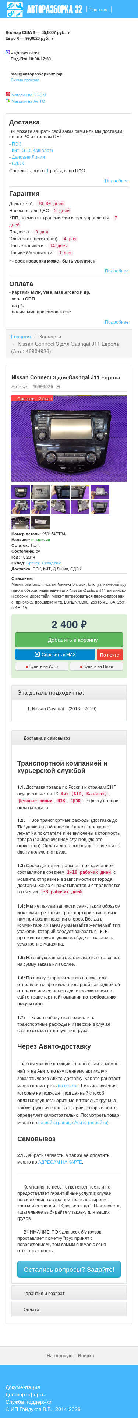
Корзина (120, 46)
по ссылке (68, 1085)
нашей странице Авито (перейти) (73, 1122)
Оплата (96, 28)
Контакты (17, 28)
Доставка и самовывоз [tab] (46, 738)
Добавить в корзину (72, 639)
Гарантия (71, 28)
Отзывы (120, 28)
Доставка (44, 28)
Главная (98, 9)
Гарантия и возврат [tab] (43, 1293)
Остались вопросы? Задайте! (69, 1269)
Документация (23, 1386)
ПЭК (16, 144)
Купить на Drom (96, 666)
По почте (109, 654)
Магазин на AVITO (28, 101)
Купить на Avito (42, 666)
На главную (59, 1355)
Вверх (85, 1355)
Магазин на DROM (28, 95)
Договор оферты (26, 1394)
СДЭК (18, 163)
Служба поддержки (29, 1401)
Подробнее (117, 180)
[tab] (69, 693)
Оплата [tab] (30, 1309)
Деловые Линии (28, 157)
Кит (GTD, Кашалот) (32, 150)
